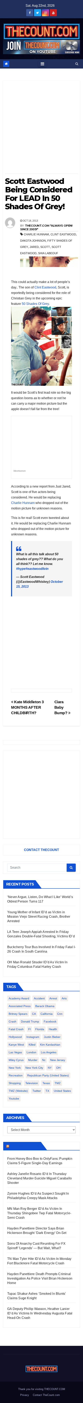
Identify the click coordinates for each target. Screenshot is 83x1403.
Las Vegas (15, 1052)
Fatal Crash (16, 1029)
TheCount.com (24, 1146)
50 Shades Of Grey (35, 303)
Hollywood (15, 1037)
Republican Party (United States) (48, 1075)
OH (58, 1067)
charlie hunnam (36, 234)
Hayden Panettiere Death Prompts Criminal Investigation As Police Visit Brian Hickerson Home (39, 1278)
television (31, 1083)
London (31, 1052)
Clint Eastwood (45, 287)
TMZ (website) (18, 1090)
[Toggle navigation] (42, 64)
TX (47, 1090)
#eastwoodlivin (37, 568)
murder (32, 1060)
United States (62, 1090)
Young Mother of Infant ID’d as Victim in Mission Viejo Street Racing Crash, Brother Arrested (38, 916)
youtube (14, 1098)
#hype (21, 568)
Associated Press (20, 1006)
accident (39, 998)
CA (34, 1013)
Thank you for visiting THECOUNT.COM (41, 1389)
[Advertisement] (41, 128)
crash (12, 1021)
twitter (36, 1090)
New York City (34, 1067)
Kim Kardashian (50, 1044)
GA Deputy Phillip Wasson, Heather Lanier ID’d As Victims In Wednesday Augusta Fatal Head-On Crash (39, 1313)
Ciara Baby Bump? (61, 707)
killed (32, 1044)
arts (64, 998)
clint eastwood (63, 234)
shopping (15, 1083)
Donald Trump (30, 1021)
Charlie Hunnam (23, 503)
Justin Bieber (52, 1037)
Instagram (32, 1037)
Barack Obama (44, 1006)
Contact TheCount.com (46, 1395)
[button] (76, 63)
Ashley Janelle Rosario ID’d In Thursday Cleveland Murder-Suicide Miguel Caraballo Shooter (39, 1178)
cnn (59, 1013)
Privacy (24, 1395)
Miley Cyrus (16, 1060)
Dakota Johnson (33, 240)
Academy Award (19, 998)
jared (34, 247)
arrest (53, 998)
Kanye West (16, 1044)
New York (15, 1067)
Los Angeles (48, 1052)
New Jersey (57, 1060)
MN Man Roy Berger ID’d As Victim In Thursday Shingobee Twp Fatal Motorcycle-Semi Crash (39, 1213)
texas (46, 1083)
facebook (50, 1021)
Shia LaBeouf (48, 253)
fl (29, 1029)
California (46, 1013)
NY (50, 1067)
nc (44, 1060)
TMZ (58, 1083)
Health (53, 1029)
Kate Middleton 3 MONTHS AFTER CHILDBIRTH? (27, 707)
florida (39, 1029)
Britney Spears (18, 1013)
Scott (45, 247)
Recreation (16, 1075)
